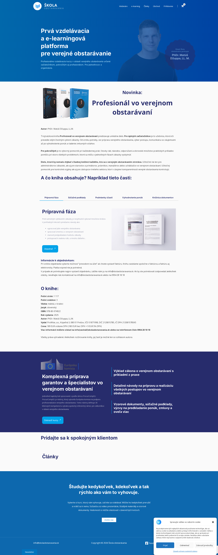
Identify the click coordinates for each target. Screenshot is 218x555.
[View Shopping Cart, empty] (182, 6)
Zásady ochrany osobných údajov (185, 551)
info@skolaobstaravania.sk (46, 543)
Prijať (165, 545)
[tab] (51, 198)
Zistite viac (109, 520)
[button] (213, 522)
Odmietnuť (184, 545)
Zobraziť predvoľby (204, 545)
